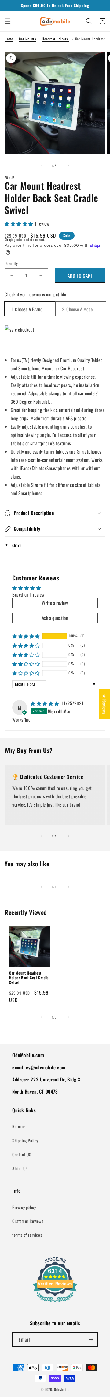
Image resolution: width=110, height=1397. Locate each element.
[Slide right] (68, 165)
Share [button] (17, 545)
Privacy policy (24, 1207)
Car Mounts (27, 38)
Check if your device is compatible (35, 294)
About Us (20, 1168)
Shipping (10, 239)
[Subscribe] (90, 1339)
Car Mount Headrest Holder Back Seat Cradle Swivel (29, 978)
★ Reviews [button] (104, 704)
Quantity (11, 263)
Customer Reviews (27, 1221)
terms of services (27, 1235)
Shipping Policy (25, 1140)
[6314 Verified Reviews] (55, 1303)
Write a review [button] (55, 602)
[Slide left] (41, 165)
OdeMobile (61, 1389)
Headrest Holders (55, 38)
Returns (18, 1126)
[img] (46, 703)
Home (9, 38)
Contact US (21, 1154)
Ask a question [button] (55, 617)
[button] (7, 21)
